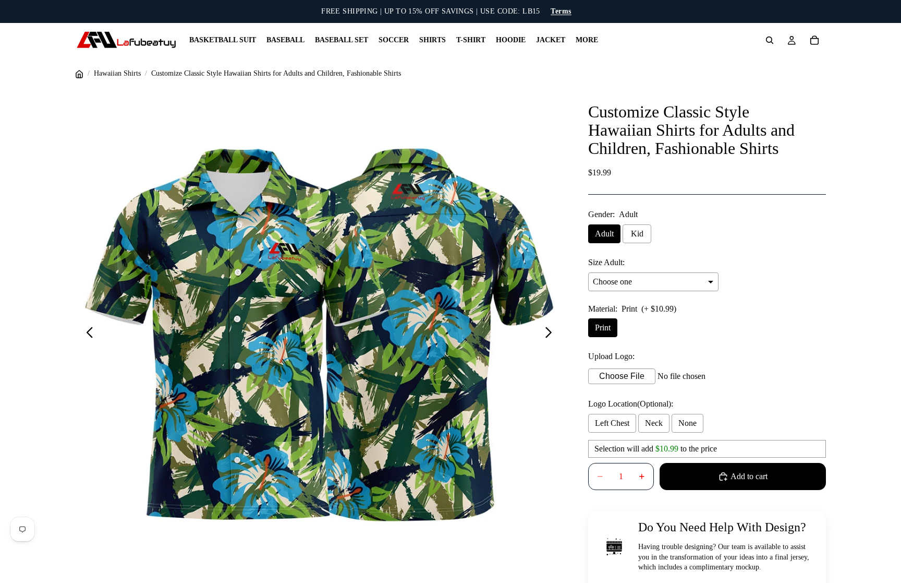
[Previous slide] (87, 334)
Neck (654, 423)
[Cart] (814, 40)
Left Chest (612, 423)
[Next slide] (551, 334)
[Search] (769, 40)
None (687, 423)
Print (603, 327)
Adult (604, 233)
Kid (637, 233)
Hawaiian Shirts (117, 73)
